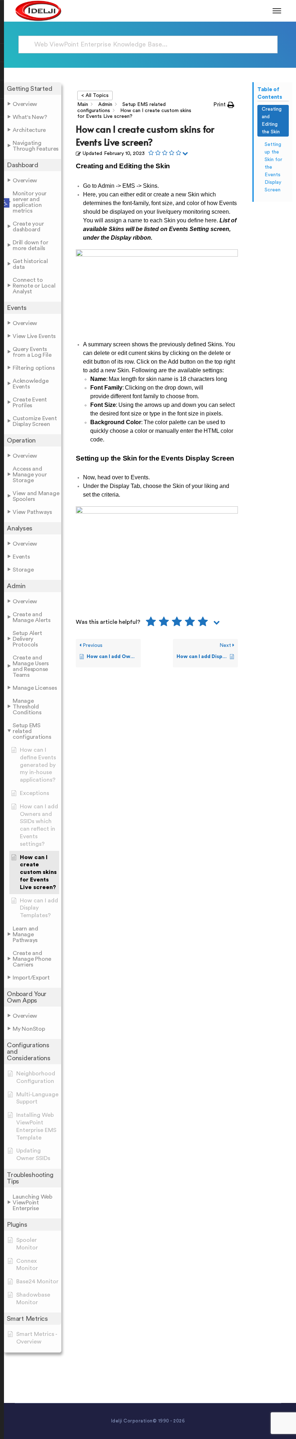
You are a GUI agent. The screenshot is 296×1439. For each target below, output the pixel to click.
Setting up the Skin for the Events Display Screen (273, 167)
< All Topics (95, 95)
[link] (4, 203)
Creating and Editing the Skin (272, 120)
